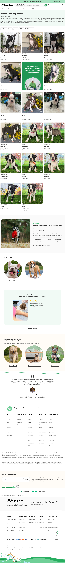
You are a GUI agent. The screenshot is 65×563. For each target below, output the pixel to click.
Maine (40, 425)
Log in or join (21, 519)
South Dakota (31, 443)
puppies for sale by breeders (32, 410)
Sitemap (23, 547)
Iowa (29, 422)
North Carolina (52, 435)
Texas (18, 425)
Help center (41, 522)
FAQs (40, 525)
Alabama (51, 417)
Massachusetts (42, 430)
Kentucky (51, 427)
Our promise (51, 525)
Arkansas (51, 419)
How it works (26, 8)
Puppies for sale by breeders (11, 495)
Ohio (29, 440)
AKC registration (22, 522)
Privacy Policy (17, 547)
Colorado (9, 419)
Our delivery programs (53, 527)
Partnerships (21, 530)
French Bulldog (13, 281)
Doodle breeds (13, 366)
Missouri (30, 432)
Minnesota (30, 430)
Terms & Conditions (43, 527)
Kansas (30, 425)
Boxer (34, 281)
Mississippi (51, 432)
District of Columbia (43, 422)
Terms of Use (10, 547)
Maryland (41, 427)
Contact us (41, 519)
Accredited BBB (29, 547)
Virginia (51, 443)
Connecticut (41, 417)
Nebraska (30, 435)
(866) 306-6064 (37, 502)
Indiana (29, 419)
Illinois (29, 417)
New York (41, 438)
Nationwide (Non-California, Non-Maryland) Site (17, 549)
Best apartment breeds (34, 366)
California (9, 417)
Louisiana (51, 430)
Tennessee (51, 440)
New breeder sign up (33, 522)
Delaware (41, 419)
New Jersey (41, 435)
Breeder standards (33, 525)
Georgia (51, 425)
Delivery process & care (37, 8)
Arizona (19, 417)
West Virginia (52, 445)
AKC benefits (21, 525)
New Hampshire (42, 432)
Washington (9, 435)
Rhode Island (41, 443)
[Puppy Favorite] (19, 34)
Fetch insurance (22, 527)
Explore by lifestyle (11, 527)
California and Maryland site (40, 547)
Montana (9, 425)
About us (18, 8)
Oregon (8, 430)
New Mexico (20, 419)
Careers (50, 533)
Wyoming (9, 438)
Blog (49, 530)
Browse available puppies (7, 8)
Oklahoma (19, 422)
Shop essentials (10, 530)
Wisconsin (30, 445)
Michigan (30, 427)
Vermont (41, 445)
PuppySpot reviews (23, 533)
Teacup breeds (55, 366)
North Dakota (31, 438)
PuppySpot (4, 495)
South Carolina (52, 438)
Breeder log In (32, 519)
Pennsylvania (41, 440)
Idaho (8, 422)
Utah (8, 432)
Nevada (9, 427)
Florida (50, 422)
